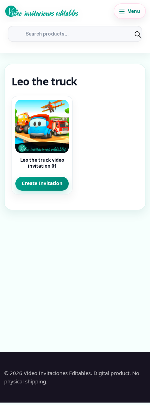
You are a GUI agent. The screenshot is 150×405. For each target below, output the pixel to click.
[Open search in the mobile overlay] (75, 33)
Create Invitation (42, 183)
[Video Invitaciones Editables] (57, 11)
